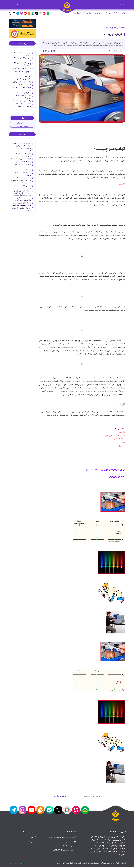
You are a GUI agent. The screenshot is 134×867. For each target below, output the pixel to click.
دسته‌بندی (118, 4)
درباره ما (31, 841)
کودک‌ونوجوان (113, 13)
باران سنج (121, 432)
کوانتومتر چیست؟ (112, 34)
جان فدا (28, 169)
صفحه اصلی (121, 27)
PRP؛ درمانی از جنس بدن (23, 103)
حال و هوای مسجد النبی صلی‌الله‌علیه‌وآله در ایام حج (23, 199)
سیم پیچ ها (121, 445)
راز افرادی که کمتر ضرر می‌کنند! (22, 161)
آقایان (79, 13)
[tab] (22, 43)
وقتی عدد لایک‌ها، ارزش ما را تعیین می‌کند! (22, 64)
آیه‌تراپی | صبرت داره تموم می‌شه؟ (23, 72)
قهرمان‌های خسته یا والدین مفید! (21, 178)
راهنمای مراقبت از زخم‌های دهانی (21, 101)
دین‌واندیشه (85, 13)
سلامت (106, 13)
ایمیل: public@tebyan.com (63, 850)
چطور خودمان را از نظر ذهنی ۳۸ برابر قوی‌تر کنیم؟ (22, 155)
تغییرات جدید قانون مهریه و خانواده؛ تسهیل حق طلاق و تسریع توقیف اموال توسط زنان (22, 193)
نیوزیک (75, 13)
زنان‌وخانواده (121, 13)
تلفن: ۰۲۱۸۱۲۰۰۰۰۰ (68, 846)
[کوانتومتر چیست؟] (82, 88)
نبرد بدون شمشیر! (25, 76)
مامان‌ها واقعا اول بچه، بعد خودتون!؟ (23, 96)
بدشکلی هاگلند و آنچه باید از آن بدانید (22, 187)
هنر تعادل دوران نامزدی (24, 79)
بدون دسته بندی (109, 27)
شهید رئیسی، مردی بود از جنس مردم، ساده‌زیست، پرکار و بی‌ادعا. (21, 144)
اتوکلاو (122, 442)
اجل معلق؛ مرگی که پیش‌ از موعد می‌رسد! (21, 209)
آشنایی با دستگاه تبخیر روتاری (115, 435)
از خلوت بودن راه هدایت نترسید (21, 68)
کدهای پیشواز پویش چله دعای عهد (22, 149)
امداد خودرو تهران (22, 123)
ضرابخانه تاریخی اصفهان (24, 106)
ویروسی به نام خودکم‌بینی (23, 84)
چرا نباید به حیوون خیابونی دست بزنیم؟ (21, 88)
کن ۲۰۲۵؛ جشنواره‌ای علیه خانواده (21, 159)
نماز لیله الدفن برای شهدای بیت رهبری (21, 173)
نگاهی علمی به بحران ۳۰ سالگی (22, 93)
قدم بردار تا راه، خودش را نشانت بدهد (22, 59)
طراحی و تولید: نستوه (15, 863)
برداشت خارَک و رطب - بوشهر (22, 82)
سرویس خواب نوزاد (22, 126)
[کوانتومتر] (121, 184)
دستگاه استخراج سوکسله (115, 439)
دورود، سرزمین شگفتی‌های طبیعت (23, 165)
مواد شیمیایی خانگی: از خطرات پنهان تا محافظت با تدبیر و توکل (21, 204)
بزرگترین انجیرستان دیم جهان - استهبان (21, 54)
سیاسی (101, 13)
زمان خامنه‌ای (94, 13)
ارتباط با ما (31, 837)
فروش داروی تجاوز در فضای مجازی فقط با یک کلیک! (21, 181)
